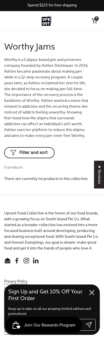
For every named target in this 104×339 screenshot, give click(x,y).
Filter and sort (33, 152)
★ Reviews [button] (99, 174)
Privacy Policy (15, 281)
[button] (94, 20)
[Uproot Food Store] (46, 20)
